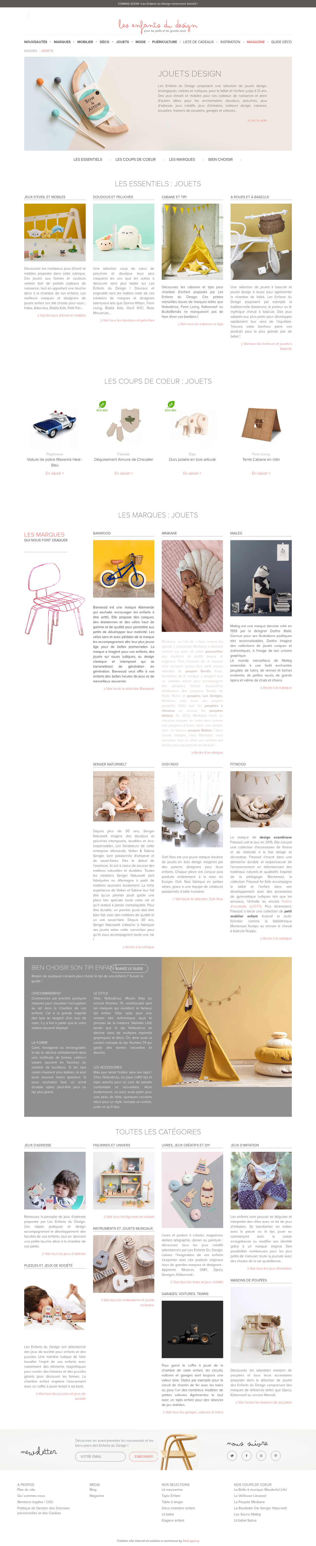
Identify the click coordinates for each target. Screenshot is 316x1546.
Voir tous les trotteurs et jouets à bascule (267, 346)
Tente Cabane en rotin (261, 459)
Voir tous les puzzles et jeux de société (62, 1396)
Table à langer (172, 1502)
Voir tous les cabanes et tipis (201, 324)
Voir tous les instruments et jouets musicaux (128, 1302)
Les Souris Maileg (247, 1514)
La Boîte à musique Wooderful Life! (260, 1490)
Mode (141, 42)
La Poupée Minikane (249, 1502)
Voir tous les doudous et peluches (128, 320)
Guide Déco (281, 42)
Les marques (182, 159)
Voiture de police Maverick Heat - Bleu (55, 462)
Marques (62, 42)
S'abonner (143, 1457)
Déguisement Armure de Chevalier (123, 459)
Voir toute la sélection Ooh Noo (198, 899)
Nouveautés (35, 42)
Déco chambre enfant (178, 1508)
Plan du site (26, 1490)
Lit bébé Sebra (245, 1520)
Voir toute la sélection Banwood (129, 689)
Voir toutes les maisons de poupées (264, 1402)
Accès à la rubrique (208, 752)
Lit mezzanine (172, 1490)
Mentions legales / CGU (35, 1502)
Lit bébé (168, 1514)
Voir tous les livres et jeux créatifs (197, 1282)
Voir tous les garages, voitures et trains (194, 1412)
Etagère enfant (173, 1520)
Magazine (97, 1496)
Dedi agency (191, 1541)
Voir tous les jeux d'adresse (65, 1254)
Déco (104, 42)
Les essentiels (88, 159)
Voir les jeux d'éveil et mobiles (62, 315)
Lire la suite (258, 120)
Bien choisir (220, 159)
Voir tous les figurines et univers (129, 1217)
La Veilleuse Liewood (250, 1496)
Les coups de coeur (136, 159)
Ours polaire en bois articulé (192, 459)
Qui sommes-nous (31, 1496)
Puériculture (164, 42)
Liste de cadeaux (198, 42)
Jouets (122, 42)
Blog (93, 1490)
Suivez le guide (129, 969)
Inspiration (230, 42)
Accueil (31, 51)
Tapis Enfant (171, 1496)
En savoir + (55, 473)
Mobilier (85, 42)
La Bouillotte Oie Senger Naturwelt (260, 1508)
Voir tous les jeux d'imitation (270, 1268)
